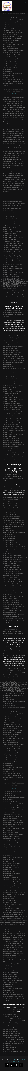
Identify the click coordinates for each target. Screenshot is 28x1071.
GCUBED (15, 1059)
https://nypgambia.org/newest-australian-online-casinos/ (13, 920)
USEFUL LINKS (20, 1059)
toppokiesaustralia (12, 287)
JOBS (14, 1061)
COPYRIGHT (17, 1061)
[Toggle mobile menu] (25, 2)
